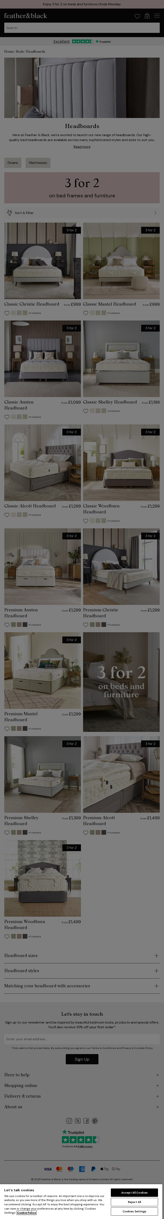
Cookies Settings (134, 1211)
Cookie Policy (26, 1213)
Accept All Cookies (134, 1192)
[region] (81, 1201)
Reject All (134, 1202)
